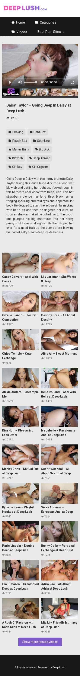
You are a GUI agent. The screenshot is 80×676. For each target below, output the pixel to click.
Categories (48, 22)
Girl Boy (17, 167)
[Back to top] (76, 670)
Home (20, 22)
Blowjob (17, 158)
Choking (17, 132)
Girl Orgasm (40, 167)
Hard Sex (39, 132)
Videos (21, 32)
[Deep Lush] (25, 8)
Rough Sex (19, 140)
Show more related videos (40, 642)
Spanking (43, 140)
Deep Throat (41, 158)
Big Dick (43, 149)
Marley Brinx (20, 149)
